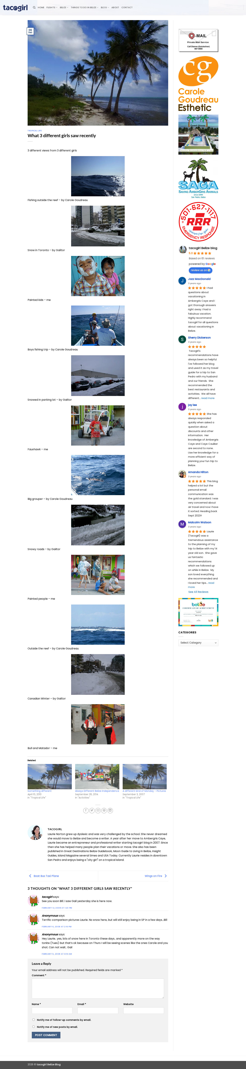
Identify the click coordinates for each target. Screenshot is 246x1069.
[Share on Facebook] (86, 810)
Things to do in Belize (83, 7)
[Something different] (50, 776)
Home (41, 7)
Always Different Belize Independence (97, 791)
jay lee (192, 405)
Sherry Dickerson (199, 338)
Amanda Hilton (198, 472)
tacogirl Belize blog (203, 248)
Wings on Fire (154, 876)
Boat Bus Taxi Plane (46, 876)
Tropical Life (35, 130)
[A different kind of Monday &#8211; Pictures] (145, 776)
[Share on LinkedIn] (110, 810)
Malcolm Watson (199, 522)
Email (81, 1004)
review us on (199, 270)
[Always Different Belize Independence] (97, 776)
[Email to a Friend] (98, 810)
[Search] (34, 7)
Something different (40, 791)
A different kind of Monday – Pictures (144, 791)
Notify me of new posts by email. (57, 1027)
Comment (39, 975)
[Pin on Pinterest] (104, 810)
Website (128, 1004)
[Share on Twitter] (92, 810)
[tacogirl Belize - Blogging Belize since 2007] (15, 7)
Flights (51, 7)
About (115, 7)
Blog (104, 7)
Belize (63, 7)
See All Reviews (198, 592)
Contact (127, 7)
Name (36, 1004)
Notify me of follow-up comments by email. (64, 1020)
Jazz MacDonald (199, 279)
